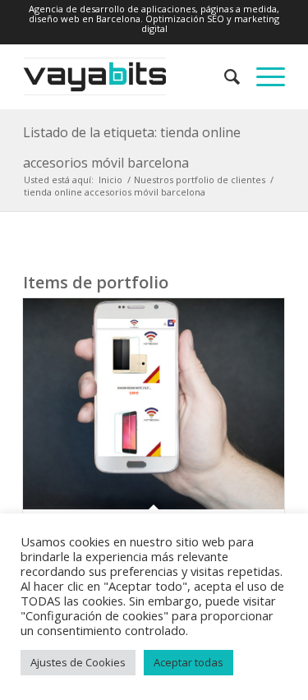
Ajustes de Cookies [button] (78, 662)
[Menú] (262, 76)
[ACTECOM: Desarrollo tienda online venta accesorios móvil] (153, 403)
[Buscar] (224, 76)
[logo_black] (127, 76)
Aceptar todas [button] (188, 662)
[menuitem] (224, 76)
